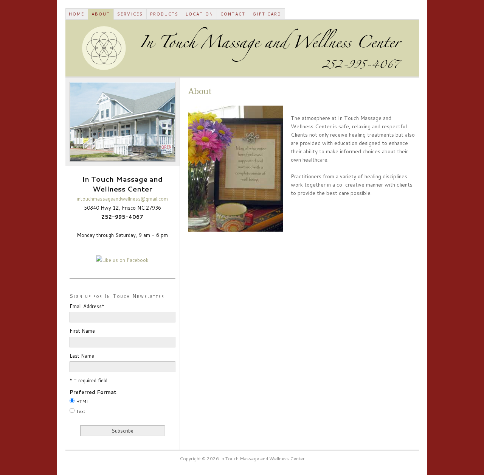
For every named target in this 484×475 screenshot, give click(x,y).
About (101, 14)
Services (130, 14)
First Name (82, 330)
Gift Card (267, 14)
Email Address (87, 306)
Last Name (82, 355)
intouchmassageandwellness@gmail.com (122, 198)
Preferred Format (93, 392)
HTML (82, 401)
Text (80, 411)
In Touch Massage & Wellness (242, 48)
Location (199, 14)
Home (76, 14)
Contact (232, 14)
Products (164, 14)
